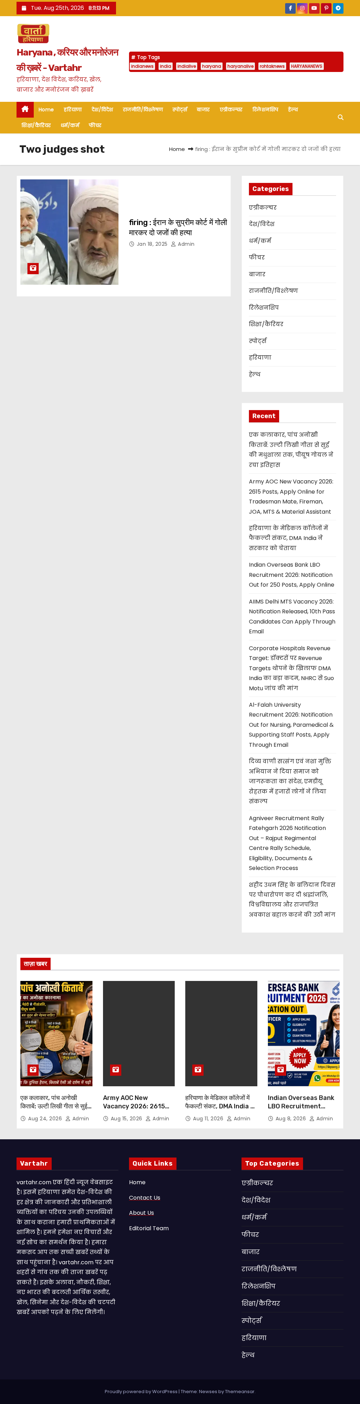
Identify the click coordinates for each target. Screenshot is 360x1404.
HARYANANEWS (306, 66)
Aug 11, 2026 (209, 1118)
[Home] (25, 110)
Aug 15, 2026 (127, 1118)
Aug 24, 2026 (46, 1118)
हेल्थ (293, 109)
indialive (187, 66)
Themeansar (240, 1391)
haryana (211, 66)
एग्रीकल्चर (231, 109)
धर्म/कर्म (70, 125)
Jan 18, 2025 (153, 244)
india (165, 66)
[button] (340, 117)
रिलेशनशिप (265, 109)
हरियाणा (73, 109)
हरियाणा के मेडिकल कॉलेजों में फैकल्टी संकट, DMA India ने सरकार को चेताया (288, 538)
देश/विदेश (102, 109)
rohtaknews (272, 66)
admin (185, 244)
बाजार (203, 109)
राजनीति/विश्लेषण (143, 109)
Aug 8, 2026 (292, 1118)
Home (46, 109)
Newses (208, 1391)
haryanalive (240, 66)
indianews (142, 66)
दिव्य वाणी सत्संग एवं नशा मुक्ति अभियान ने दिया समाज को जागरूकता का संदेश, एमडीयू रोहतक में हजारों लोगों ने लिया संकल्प (290, 781)
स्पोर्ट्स (180, 109)
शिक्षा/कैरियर (36, 125)
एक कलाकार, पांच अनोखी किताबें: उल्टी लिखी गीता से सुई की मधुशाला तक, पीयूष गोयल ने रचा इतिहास (54, 1110)
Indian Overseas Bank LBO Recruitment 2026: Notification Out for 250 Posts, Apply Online (291, 575)
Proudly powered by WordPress (142, 1391)
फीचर (95, 125)
